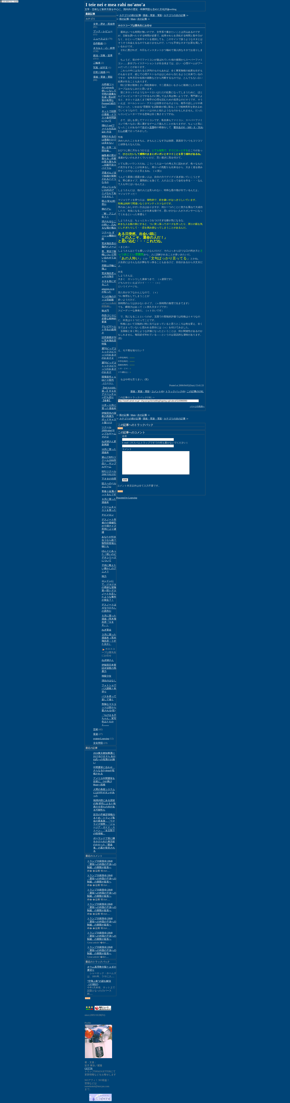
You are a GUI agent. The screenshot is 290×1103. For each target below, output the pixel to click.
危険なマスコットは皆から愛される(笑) (109, 707)
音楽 (95, 734)
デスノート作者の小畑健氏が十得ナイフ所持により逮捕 (109, 525)
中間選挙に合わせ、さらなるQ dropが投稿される (104, 770)
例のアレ (106, 209)
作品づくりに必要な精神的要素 (109, 318)
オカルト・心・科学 (104, 48)
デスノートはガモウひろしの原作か (109, 607)
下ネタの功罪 (109, 478)
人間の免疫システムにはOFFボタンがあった (104, 792)
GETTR (89, 1068)
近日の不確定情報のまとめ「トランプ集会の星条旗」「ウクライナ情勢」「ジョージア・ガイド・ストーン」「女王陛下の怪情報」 (104, 824)
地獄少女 (106, 676)
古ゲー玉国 (148, 127)
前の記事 (124, 19)
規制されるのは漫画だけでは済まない (109, 139)
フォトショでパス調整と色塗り (109, 688)
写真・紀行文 (100, 67)
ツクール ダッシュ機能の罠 (109, 235)
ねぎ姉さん (108, 660)
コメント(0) (157, 391)
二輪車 (96, 63)
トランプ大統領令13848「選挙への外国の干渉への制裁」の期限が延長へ (101, 864)
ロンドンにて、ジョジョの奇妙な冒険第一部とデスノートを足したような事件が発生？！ (109, 590)
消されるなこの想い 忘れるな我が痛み (109, 224)
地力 (104, 576)
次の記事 (142, 19)
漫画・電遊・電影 (103, 77)
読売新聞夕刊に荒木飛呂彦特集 (109, 340)
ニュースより (100, 38)
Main (133, 19)
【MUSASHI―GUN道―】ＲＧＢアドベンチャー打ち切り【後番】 (112, 394)
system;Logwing (101, 738)
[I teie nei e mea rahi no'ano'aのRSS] (88, 998)
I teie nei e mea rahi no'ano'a (115, 4)
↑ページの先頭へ (197, 406)
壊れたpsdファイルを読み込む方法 (109, 128)
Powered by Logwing (126, 497)
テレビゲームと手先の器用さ (109, 329)
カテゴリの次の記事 (174, 15)
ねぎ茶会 (106, 630)
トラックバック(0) (175, 391)
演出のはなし (109, 680)
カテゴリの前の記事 (130, 15)
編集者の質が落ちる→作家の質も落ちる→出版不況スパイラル (109, 161)
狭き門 (105, 310)
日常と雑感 (99, 72)
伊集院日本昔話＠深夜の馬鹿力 (109, 668)
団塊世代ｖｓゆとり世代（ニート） (109, 380)
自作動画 (98, 43)
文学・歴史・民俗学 (104, 24)
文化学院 (98, 743)
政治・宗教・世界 (103, 55)
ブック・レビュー (103, 31)
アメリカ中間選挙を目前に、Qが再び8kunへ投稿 (104, 781)
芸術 (95, 729)
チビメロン (108, 515)
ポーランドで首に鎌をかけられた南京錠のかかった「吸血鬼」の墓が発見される (104, 844)
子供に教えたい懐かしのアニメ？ (109, 568)
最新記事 (90, 14)
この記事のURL (195, 391)
